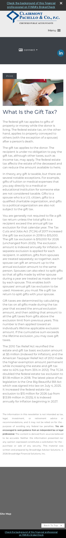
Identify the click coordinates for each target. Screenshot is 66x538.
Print (9, 76)
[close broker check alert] (61, 3)
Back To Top (51, 525)
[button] (54, 30)
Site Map (5, 513)
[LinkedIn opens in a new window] (60, 55)
